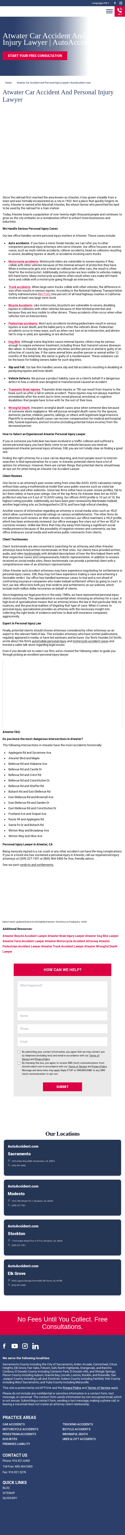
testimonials (32, 553)
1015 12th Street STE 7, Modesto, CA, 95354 (32, 1201)
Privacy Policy (72, 1388)
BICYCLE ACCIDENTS (76, 1429)
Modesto (16, 1193)
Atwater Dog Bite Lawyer (101, 936)
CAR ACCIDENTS (14, 1424)
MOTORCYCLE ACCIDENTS (20, 1429)
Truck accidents (19, 287)
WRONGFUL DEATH (75, 1434)
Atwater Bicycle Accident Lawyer (25, 936)
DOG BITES (10, 1439)
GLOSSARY (10, 1498)
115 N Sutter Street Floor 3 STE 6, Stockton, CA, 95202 (37, 1240)
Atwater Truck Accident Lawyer (62, 946)
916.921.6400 (21, 1460)
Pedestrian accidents (22, 323)
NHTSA (44, 294)
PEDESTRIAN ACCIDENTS (19, 1434)
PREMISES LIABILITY (16, 1444)
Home (8, 82)
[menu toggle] (109, 11)
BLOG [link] (6, 1488)
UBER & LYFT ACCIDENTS (79, 1439)
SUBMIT (62, 1087)
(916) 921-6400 (19, 1165)
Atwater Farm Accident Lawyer (23, 941)
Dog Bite (14, 341)
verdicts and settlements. (37, 864)
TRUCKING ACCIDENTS (77, 1424)
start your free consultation (35, 56)
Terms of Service (98, 1388)
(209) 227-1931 (19, 1205)
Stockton (16, 1233)
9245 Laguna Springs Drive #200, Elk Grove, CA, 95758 (37, 1280)
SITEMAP (9, 1493)
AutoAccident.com (23, 1146)
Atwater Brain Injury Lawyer (66, 936)
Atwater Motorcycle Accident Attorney (71, 941)
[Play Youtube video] (62, 693)
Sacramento (19, 1153)
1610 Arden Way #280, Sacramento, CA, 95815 (33, 1161)
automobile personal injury (49, 641)
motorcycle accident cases (91, 641)
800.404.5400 (24, 1466)
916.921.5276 (17, 1472)
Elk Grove (17, 1273)
